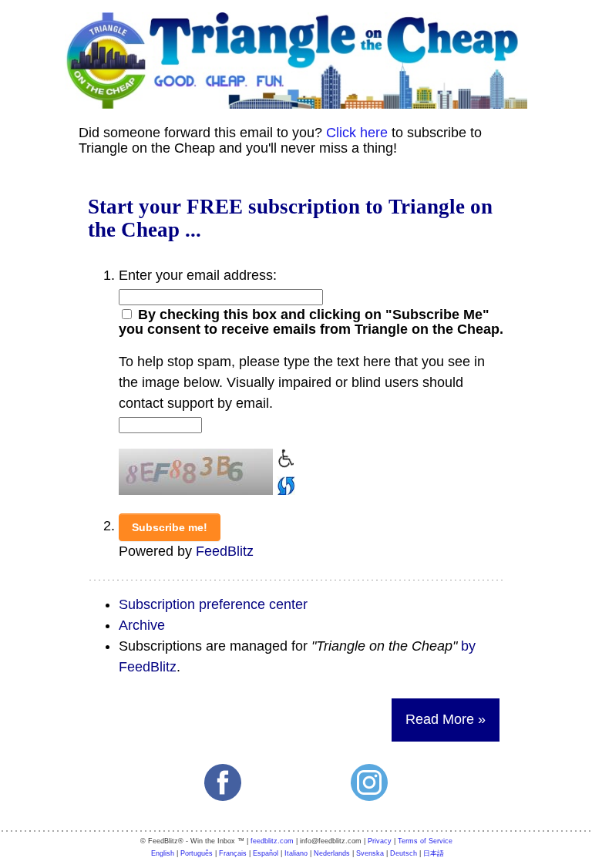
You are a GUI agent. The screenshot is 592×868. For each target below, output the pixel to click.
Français (233, 853)
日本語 (433, 853)
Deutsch (403, 853)
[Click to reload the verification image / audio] (284, 483)
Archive (142, 625)
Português (196, 853)
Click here (357, 132)
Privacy (380, 841)
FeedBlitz (225, 551)
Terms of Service (425, 841)
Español (265, 853)
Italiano (296, 853)
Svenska (370, 853)
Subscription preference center (213, 604)
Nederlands (332, 853)
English (162, 853)
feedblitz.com (272, 841)
